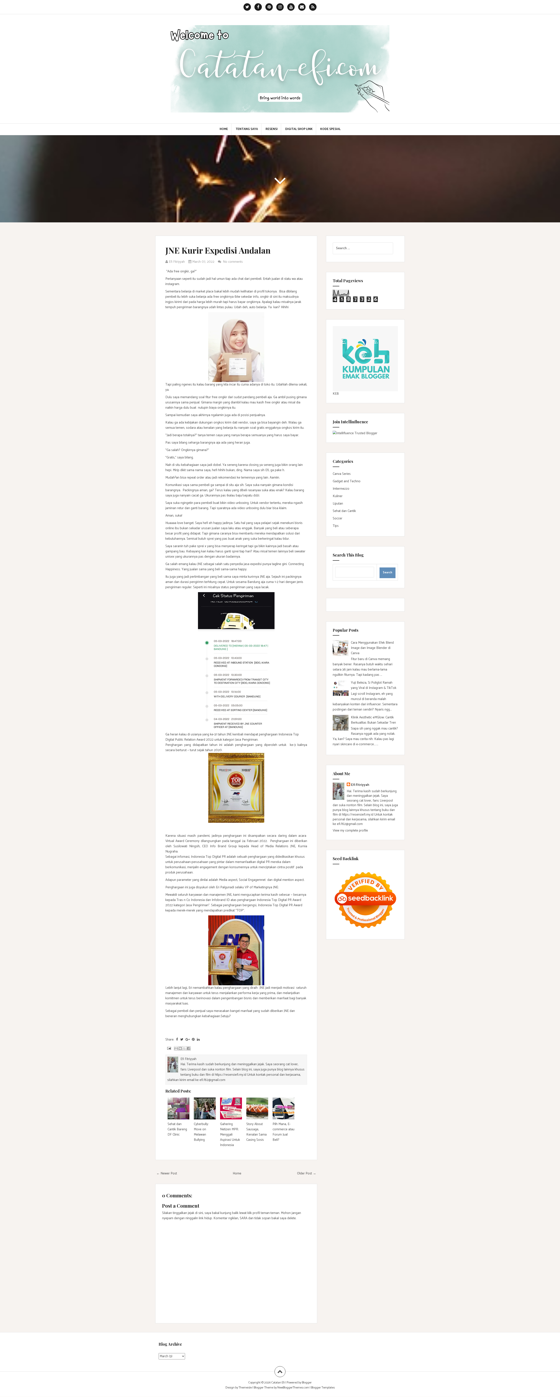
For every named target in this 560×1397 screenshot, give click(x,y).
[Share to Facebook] (188, 1048)
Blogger (307, 1382)
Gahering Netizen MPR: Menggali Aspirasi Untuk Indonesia (230, 1134)
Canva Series (342, 474)
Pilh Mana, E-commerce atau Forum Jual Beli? (283, 1132)
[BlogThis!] (180, 1048)
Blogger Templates (323, 1387)
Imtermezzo (341, 488)
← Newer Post (166, 1173)
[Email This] (176, 1048)
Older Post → (306, 1173)
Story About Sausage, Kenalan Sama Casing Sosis (256, 1132)
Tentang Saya (247, 129)
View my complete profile (350, 830)
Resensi (272, 129)
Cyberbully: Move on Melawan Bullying (201, 1132)
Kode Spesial (330, 129)
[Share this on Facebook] (177, 1039)
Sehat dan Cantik (344, 511)
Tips (336, 526)
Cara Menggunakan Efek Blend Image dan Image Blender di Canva (372, 648)
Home (224, 129)
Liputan (338, 503)
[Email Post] (168, 1048)
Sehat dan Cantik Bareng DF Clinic (177, 1129)
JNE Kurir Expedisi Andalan (218, 250)
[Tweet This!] (181, 1039)
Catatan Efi (278, 1382)
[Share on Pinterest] (193, 1039)
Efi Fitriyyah (360, 785)
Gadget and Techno (346, 481)
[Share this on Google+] (187, 1039)
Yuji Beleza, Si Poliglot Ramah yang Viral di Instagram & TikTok (373, 685)
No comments (233, 262)
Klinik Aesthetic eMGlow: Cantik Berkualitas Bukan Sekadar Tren (373, 720)
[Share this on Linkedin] (198, 1039)
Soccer (337, 518)
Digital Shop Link (299, 129)
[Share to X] (184, 1048)
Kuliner (338, 496)
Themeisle (245, 1387)
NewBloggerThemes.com (293, 1387)
